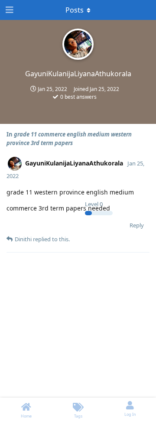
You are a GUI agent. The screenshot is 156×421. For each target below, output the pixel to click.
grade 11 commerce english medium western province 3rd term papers (69, 138)
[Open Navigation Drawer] (8, 10)
